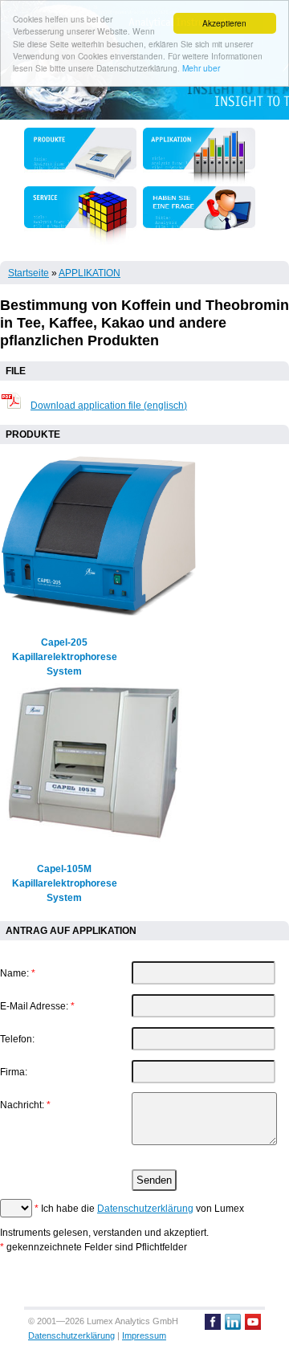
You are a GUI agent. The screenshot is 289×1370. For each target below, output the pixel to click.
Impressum (144, 1335)
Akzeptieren (224, 23)
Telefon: (17, 1039)
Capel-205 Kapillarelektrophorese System (64, 657)
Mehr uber (201, 68)
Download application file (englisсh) (109, 405)
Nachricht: (25, 1105)
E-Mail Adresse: (37, 1006)
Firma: (13, 1072)
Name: (17, 973)
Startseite (28, 273)
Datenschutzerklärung (145, 1208)
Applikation (89, 273)
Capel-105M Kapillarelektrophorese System (64, 883)
